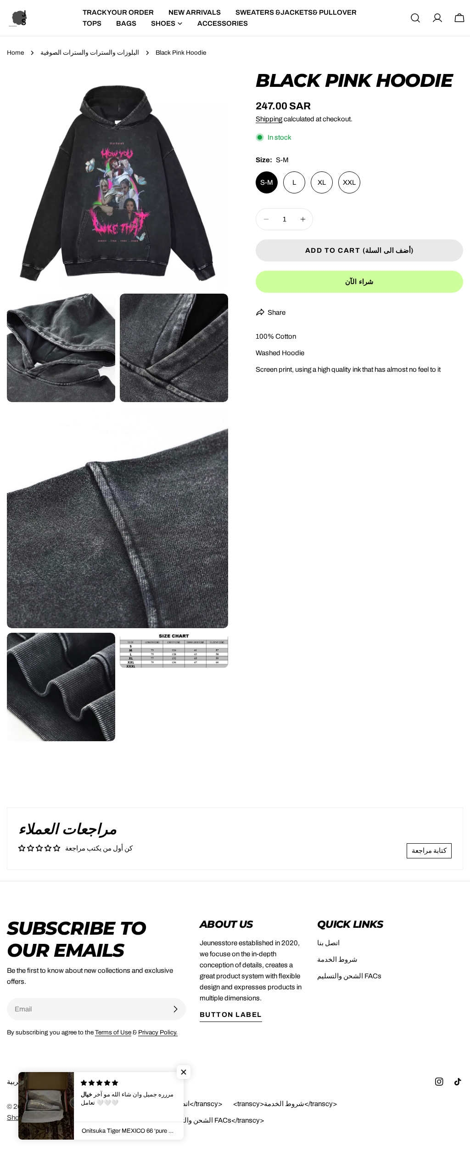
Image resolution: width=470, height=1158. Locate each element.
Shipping (269, 119)
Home (15, 52)
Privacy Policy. (158, 1032)
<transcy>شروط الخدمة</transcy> (285, 1103)
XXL (349, 182)
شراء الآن (359, 281)
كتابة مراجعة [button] (429, 850)
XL (322, 182)
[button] (183, 1072)
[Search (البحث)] (415, 18)
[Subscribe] (175, 1009)
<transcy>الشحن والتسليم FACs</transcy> (200, 1120)
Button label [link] (231, 1014)
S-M (266, 182)
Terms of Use (113, 1032)
